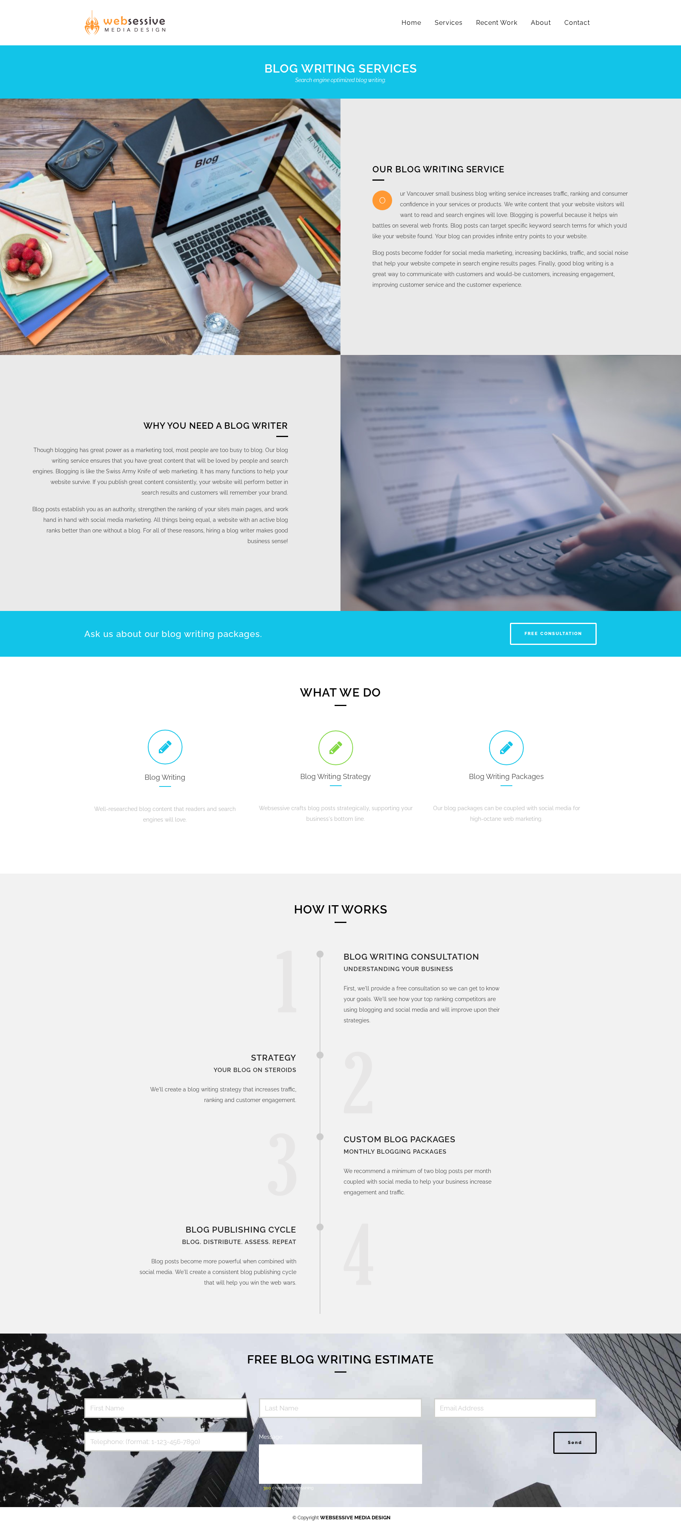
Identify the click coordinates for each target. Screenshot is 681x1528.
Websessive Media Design (355, 1518)
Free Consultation (553, 633)
